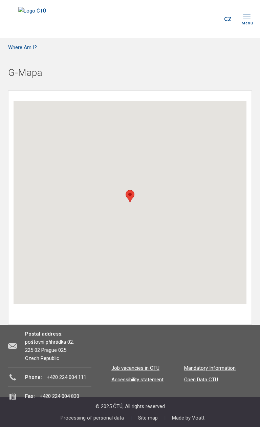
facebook (170, 19)
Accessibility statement (137, 380)
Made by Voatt (188, 418)
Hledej (210, 19)
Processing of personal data (92, 418)
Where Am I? (22, 47)
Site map (148, 418)
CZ (228, 19)
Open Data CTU (201, 380)
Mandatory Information (210, 368)
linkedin (193, 19)
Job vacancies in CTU (135, 368)
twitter (181, 19)
